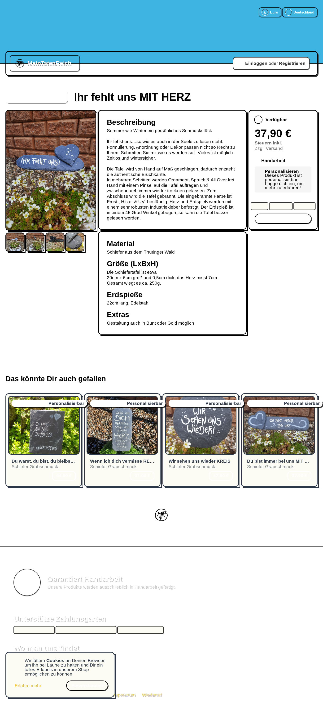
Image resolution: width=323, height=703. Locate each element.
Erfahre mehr (28, 685)
